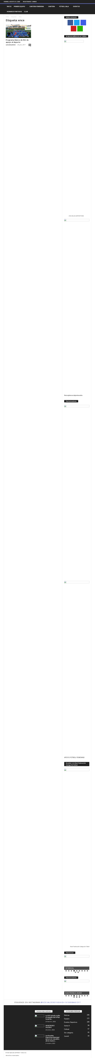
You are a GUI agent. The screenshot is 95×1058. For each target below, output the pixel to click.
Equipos (67, 1019)
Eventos (76, 6)
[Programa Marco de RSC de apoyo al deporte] (18, 31)
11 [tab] (78, 972)
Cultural (66, 1029)
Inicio (9, 6)
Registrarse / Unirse (30, 1)
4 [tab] (74, 970)
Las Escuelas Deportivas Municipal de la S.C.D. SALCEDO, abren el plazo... (53, 1038)
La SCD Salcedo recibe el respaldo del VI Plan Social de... (53, 1017)
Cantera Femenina (36, 6)
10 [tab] (75, 972)
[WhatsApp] (80, 28)
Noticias (67, 1015)
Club (26, 12)
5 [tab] (76, 970)
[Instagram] (86, 1)
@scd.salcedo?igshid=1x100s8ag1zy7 (61, 1002)
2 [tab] (68, 970)
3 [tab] (71, 970)
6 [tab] (79, 970)
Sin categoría (68, 1033)
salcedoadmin (11, 45)
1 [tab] (66, 970)
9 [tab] (87, 970)
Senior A (67, 1026)
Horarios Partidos (14, 12)
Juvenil (66, 1036)
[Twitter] (89, 1)
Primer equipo (19, 6)
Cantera (51, 6)
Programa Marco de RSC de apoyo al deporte (17, 41)
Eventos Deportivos (70, 1022)
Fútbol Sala (64, 6)
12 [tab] (79, 997)
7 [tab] (82, 970)
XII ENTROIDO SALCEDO (50, 1026)
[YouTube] (73, 28)
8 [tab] (84, 970)
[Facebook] (82, 1)
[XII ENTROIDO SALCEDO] (39, 1028)
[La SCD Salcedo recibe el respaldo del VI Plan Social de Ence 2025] (39, 1018)
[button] (87, 9)
